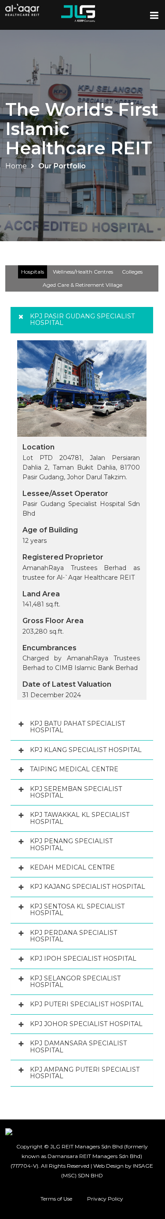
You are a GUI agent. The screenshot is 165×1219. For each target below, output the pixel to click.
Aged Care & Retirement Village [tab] (82, 285)
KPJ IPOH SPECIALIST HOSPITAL (83, 958)
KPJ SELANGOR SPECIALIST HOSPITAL (75, 981)
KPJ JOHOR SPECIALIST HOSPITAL (86, 1024)
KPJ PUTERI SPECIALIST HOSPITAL (86, 1004)
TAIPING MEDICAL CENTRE (74, 769)
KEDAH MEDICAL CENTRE (72, 867)
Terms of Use (56, 1198)
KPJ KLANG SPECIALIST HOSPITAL (86, 750)
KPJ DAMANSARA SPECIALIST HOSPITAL (78, 1046)
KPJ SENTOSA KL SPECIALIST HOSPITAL (77, 909)
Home (16, 166)
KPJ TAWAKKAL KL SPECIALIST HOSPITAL (79, 818)
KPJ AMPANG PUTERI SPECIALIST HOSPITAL (84, 1073)
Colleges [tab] (132, 271)
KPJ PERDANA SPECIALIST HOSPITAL (73, 936)
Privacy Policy (105, 1198)
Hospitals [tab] (32, 271)
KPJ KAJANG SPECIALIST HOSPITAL (87, 887)
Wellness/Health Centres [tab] (83, 271)
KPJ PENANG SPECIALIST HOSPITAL (71, 844)
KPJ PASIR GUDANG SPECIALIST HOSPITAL (82, 319)
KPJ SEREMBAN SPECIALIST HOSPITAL (76, 792)
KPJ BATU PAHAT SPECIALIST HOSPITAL (77, 727)
